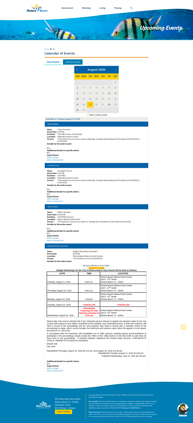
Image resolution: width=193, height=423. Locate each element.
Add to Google (53, 157)
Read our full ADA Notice (132, 408)
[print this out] (50, 49)
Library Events (72, 62)
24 (84, 104)
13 (103, 93)
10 (84, 93)
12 (96, 93)
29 (115, 104)
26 (96, 104)
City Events (53, 62)
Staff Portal (63, 412)
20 (103, 99)
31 (84, 110)
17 (84, 99)
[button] (132, 8)
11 (90, 93)
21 (109, 99)
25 (90, 104)
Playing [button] (118, 8)
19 (96, 99)
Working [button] (86, 8)
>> (116, 70)
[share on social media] (53, 49)
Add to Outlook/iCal (55, 160)
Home (46, 49)
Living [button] (102, 8)
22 (115, 99)
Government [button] (67, 8)
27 (103, 104)
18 (90, 99)
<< (77, 70)
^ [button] (183, 327)
